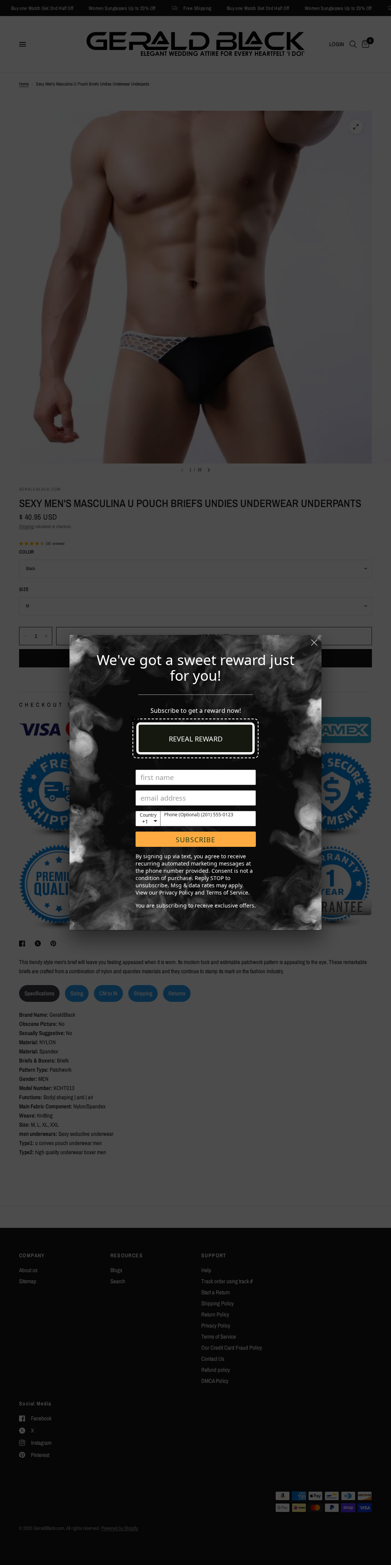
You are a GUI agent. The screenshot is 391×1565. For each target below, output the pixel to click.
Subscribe (195, 839)
